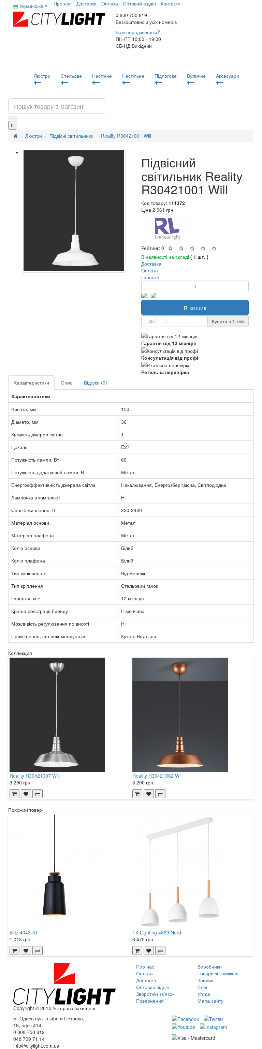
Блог (203, 987)
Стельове (71, 75)
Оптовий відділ (139, 3)
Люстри (42, 75)
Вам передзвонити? (138, 32)
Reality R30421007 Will (35, 775)
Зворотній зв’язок (155, 993)
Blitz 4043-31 (24, 932)
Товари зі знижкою (218, 973)
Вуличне (196, 75)
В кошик (195, 307)
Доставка (86, 3)
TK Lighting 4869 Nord (156, 932)
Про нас (63, 3)
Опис (66, 382)
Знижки (206, 980)
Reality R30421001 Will (126, 135)
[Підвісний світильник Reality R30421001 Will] (74, 211)
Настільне (133, 75)
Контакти (170, 3)
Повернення (150, 1000)
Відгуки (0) (95, 382)
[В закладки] (26, 793)
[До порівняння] (37, 793)
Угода (204, 993)
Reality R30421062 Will (157, 775)
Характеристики (31, 382)
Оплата (109, 3)
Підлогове (166, 75)
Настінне (102, 75)
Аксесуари (227, 75)
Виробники (210, 966)
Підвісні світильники (71, 135)
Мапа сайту (210, 1000)
